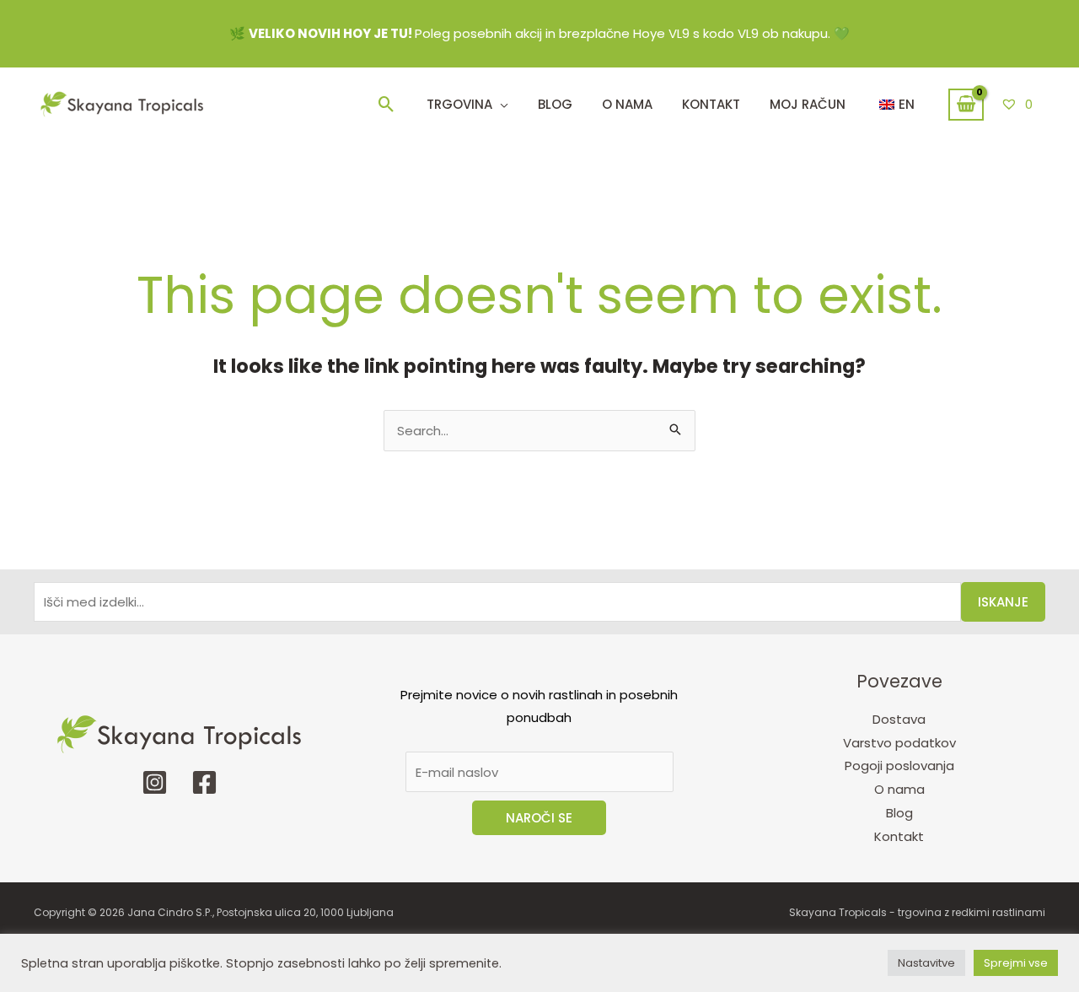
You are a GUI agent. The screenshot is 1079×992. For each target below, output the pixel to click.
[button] (386, 104)
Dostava (899, 719)
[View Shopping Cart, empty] (966, 105)
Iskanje (1003, 602)
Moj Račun (807, 104)
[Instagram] (154, 782)
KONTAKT (711, 104)
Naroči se (539, 818)
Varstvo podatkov (899, 743)
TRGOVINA (459, 104)
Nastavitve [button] (926, 963)
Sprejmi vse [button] (1016, 963)
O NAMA (627, 104)
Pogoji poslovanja (899, 765)
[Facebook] (204, 782)
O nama (899, 789)
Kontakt (899, 836)
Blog (555, 104)
